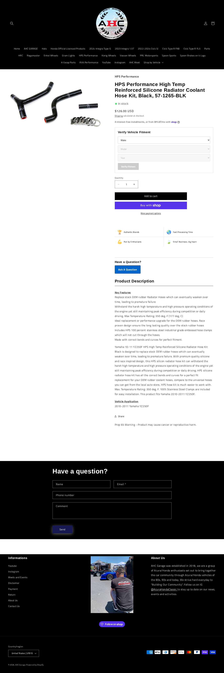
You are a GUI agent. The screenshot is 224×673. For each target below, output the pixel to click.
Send (62, 529)
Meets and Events (18, 577)
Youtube (12, 565)
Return (12, 594)
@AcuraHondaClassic (164, 589)
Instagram (13, 571)
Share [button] (121, 416)
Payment (13, 589)
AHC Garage (20, 664)
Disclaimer (13, 583)
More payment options (151, 213)
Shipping (119, 115)
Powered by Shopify (35, 664)
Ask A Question (127, 269)
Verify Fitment (128, 166)
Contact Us (14, 606)
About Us (13, 600)
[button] (11, 23)
